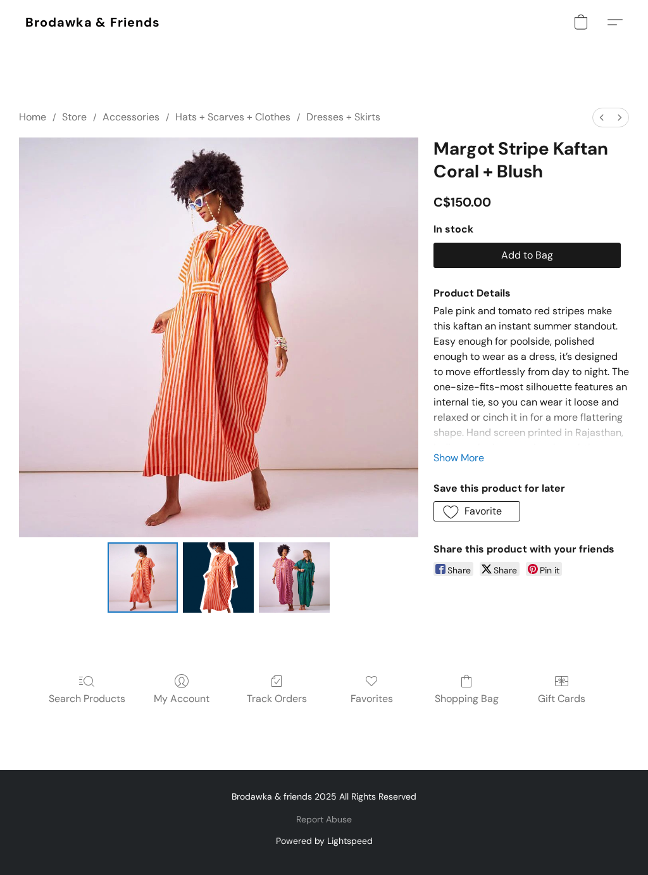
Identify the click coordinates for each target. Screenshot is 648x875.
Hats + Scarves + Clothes (232, 117)
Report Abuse (324, 819)
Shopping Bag (467, 698)
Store (74, 117)
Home (32, 117)
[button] (92, 22)
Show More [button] (458, 457)
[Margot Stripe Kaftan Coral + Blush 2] (294, 577)
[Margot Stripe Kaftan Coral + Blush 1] (218, 577)
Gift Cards (561, 698)
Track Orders (277, 698)
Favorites (372, 698)
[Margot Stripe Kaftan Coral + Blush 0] (143, 577)
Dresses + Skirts (343, 117)
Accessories (131, 117)
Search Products (87, 698)
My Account (181, 698)
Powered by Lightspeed (324, 840)
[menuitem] (602, 117)
